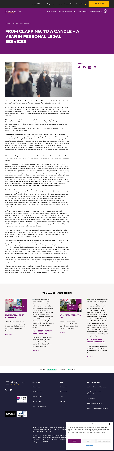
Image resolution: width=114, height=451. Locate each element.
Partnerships (68, 4)
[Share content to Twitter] (79, 67)
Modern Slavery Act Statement (97, 387)
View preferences (103, 441)
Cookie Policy (37, 392)
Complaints (63, 392)
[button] (110, 424)
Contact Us (79, 4)
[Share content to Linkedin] (89, 67)
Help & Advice (82, 11)
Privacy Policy (89, 445)
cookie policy (46, 431)
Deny (89, 441)
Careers (59, 4)
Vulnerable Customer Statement (97, 408)
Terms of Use (37, 401)
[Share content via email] (95, 67)
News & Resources (96, 11)
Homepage (36, 387)
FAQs (61, 397)
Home (8, 24)
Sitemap (62, 401)
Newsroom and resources (20, 24)
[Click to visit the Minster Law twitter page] (6, 391)
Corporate (50, 4)
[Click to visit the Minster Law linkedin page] (11, 391)
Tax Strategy (91, 399)
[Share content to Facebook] (84, 67)
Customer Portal (99, 4)
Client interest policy (39, 406)
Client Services (51, 11)
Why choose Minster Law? (67, 11)
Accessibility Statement (94, 404)
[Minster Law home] (13, 11)
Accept (74, 441)
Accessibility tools (38, 4)
